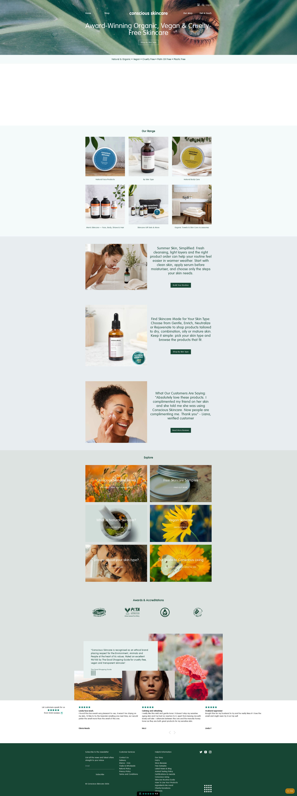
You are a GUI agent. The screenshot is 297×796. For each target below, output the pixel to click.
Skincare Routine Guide (165, 780)
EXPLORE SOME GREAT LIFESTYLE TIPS (180, 567)
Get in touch (206, 13)
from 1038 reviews (52, 713)
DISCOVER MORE (181, 527)
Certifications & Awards (165, 774)
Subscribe (100, 774)
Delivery (122, 760)
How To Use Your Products (166, 782)
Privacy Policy (125, 771)
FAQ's (157, 760)
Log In (209, 5)
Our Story (159, 757)
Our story (187, 13)
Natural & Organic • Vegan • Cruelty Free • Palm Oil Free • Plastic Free (148, 59)
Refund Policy (125, 769)
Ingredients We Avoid (164, 785)
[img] (53, 710)
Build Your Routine (181, 285)
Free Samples (160, 766)
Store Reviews (161, 763)
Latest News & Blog (163, 769)
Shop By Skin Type (148, 42)
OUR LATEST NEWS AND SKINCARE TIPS (116, 487)
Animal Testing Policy (164, 771)
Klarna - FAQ (124, 763)
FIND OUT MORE (180, 487)
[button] (170, 732)
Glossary (158, 791)
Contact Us (124, 757)
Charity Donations (162, 788)
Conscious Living (162, 777)
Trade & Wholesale (127, 766)
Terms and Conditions (128, 774)
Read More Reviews (180, 430)
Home (88, 13)
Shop (107, 13)
